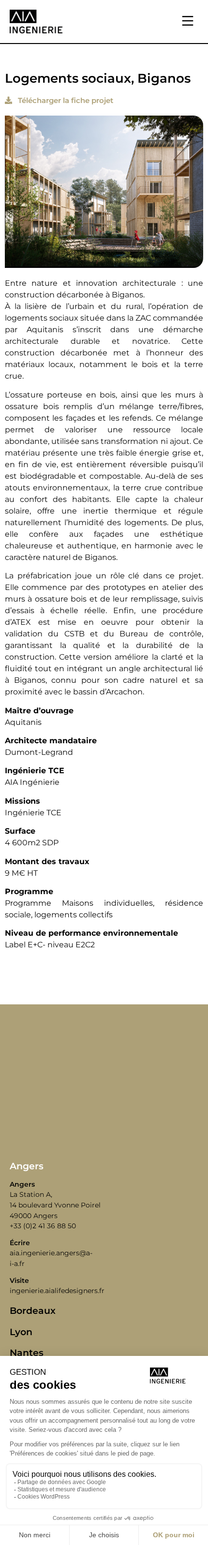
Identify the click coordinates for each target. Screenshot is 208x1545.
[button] (187, 21)
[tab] (104, 1166)
